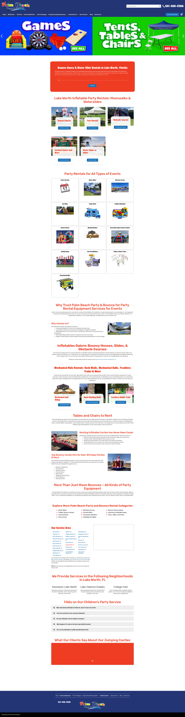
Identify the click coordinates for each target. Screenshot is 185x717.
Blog (91, 14)
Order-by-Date (65, 180)
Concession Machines (90, 515)
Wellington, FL (82, 549)
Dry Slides (65, 204)
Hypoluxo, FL (56, 553)
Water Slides (92, 180)
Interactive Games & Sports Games (120, 228)
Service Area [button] (83, 14)
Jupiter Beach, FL (71, 534)
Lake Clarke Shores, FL (71, 539)
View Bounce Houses (64, 128)
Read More (92, 85)
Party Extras (62, 517)
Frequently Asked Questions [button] (57, 14)
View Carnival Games (64, 160)
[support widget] (180, 713)
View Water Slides (92, 160)
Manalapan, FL (82, 531)
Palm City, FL (82, 542)
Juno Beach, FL (57, 555)
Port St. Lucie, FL (83, 545)
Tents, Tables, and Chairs (116, 515)
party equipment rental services (78, 559)
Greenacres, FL (57, 541)
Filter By (19, 14)
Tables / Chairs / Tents (120, 251)
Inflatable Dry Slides (89, 517)
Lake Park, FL (69, 542)
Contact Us (97, 14)
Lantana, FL (69, 547)
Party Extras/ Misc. (65, 275)
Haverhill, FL (56, 531)
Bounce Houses (65, 228)
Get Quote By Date (172, 14)
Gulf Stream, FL (57, 546)
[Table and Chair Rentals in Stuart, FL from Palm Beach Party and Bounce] (46, 36)
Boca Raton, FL (57, 543)
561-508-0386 (64, 702)
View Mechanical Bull (64, 404)
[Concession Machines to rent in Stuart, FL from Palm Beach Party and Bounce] (138, 36)
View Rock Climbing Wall (92, 402)
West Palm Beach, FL (83, 537)
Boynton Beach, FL (58, 539)
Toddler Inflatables (120, 204)
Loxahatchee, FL (70, 549)
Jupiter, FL (69, 531)
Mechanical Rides (92, 228)
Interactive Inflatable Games (117, 512)
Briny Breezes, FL (58, 536)
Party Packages (42, 14)
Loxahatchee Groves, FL (69, 552)
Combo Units (92, 204)
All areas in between (81, 552)
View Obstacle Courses (120, 127)
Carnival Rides (87, 512)
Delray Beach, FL (57, 548)
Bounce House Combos (115, 510)
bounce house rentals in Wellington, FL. (106, 359)
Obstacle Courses (120, 180)
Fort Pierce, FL (82, 547)
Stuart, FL (81, 540)
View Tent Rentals (92, 128)
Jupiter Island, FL (70, 536)
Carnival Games (65, 251)
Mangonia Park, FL (83, 534)
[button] (29, 14)
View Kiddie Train (121, 402)
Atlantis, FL (56, 534)
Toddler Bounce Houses (66, 512)
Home (4, 14)
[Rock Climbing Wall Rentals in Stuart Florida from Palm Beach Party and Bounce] (92, 393)
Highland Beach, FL (58, 550)
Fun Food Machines (92, 251)
